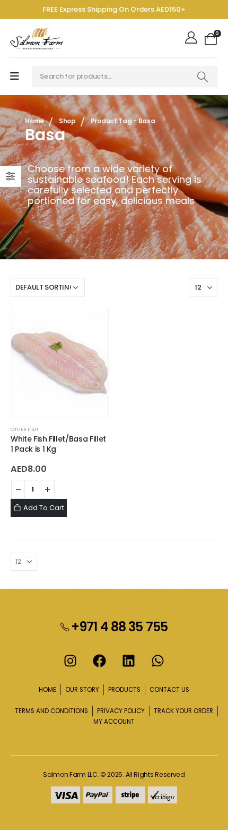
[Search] (202, 76)
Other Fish (24, 429)
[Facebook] (99, 660)
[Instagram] (70, 660)
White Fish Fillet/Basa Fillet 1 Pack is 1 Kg (58, 444)
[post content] (59, 362)
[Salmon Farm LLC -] (36, 38)
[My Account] (192, 38)
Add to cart (43, 508)
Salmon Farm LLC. (71, 774)
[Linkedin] (129, 660)
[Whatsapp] (158, 660)
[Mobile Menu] (14, 76)
